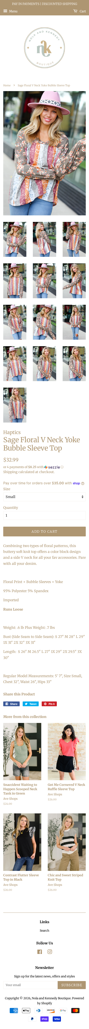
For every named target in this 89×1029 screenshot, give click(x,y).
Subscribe (71, 985)
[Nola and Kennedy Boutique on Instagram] (49, 953)
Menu (12, 11)
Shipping (10, 472)
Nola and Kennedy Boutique (51, 998)
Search (44, 930)
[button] (44, 467)
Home (7, 85)
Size (6, 489)
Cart (82, 11)
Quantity (10, 507)
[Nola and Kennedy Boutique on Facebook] (39, 953)
